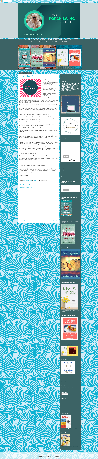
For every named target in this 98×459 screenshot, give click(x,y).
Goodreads (63, 170)
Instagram (63, 172)
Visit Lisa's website (65, 76)
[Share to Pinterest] (46, 180)
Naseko (52, 456)
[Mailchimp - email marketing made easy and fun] (70, 160)
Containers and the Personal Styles (68, 383)
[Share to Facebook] (45, 180)
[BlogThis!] (42, 180)
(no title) (63, 379)
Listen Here (35, 39)
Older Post (55, 220)
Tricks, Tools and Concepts (66, 385)
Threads (63, 176)
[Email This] (41, 180)
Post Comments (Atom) (41, 225)
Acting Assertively (23, 41)
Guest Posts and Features (44, 41)
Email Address (67, 151)
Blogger (61, 456)
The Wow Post (64, 381)
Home (20, 39)
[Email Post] (39, 180)
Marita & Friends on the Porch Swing (60, 41)
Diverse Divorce (68, 39)
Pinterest (63, 174)
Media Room (43, 39)
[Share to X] (44, 180)
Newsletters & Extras (52, 39)
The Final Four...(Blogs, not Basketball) (69, 387)
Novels (60, 39)
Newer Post (22, 220)
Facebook (63, 168)
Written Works (27, 39)
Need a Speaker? (33, 41)
